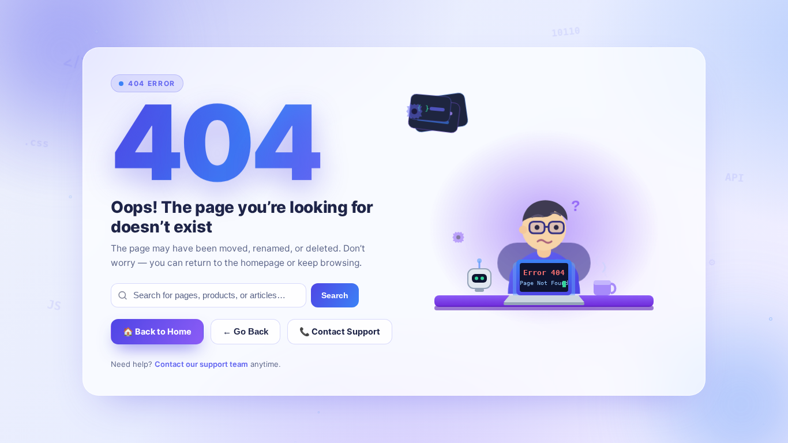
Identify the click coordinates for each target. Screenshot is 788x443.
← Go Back (245, 331)
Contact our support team (201, 364)
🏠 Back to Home (157, 331)
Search (334, 295)
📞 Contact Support (339, 331)
